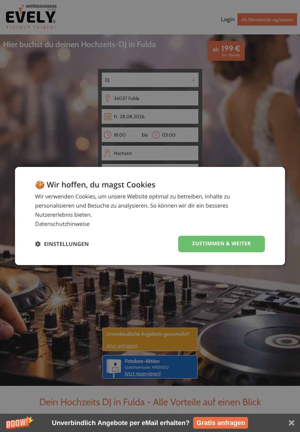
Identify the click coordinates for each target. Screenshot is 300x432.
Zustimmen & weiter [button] (221, 243)
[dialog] (150, 216)
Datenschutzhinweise (62, 224)
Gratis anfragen (220, 423)
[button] (150, 423)
